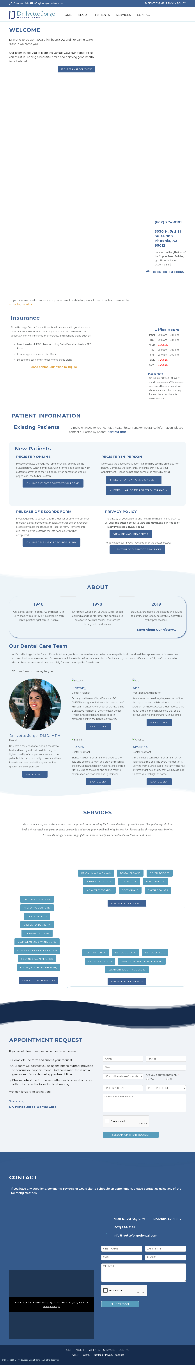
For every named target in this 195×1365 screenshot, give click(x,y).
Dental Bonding (125, 952)
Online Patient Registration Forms (53, 483)
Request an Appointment (76, 69)
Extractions (129, 881)
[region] (142, 52)
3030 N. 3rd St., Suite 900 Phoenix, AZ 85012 (147, 1219)
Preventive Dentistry (37, 908)
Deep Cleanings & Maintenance (37, 942)
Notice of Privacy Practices (109, 1354)
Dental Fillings (37, 916)
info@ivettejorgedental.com (49, 3)
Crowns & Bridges (100, 961)
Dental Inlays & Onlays (96, 873)
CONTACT (144, 15)
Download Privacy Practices (139, 549)
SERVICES (123, 15)
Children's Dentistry (37, 899)
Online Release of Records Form (51, 542)
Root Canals (130, 890)
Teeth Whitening (96, 952)
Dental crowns (130, 873)
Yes (152, 1079)
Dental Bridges (159, 873)
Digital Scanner (158, 890)
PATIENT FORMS (154, 3)
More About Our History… (156, 630)
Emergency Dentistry (37, 925)
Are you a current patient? (162, 1075)
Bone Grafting (155, 881)
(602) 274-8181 (21, 3)
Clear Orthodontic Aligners (126, 969)
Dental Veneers (155, 952)
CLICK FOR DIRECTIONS (168, 272)
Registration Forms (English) (135, 479)
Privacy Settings (51, 1306)
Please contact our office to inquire (53, 366)
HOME (67, 15)
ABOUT (83, 15)
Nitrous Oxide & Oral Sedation (37, 950)
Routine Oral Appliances (37, 959)
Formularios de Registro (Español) (140, 490)
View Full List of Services (38, 980)
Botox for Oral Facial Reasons (141, 961)
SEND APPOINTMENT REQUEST (131, 1134)
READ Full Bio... (34, 774)
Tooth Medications (37, 933)
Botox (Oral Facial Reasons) (38, 967)
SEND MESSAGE (120, 1304)
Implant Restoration (99, 890)
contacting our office (20, 304)
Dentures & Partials (99, 881)
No (171, 1079)
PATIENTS (102, 15)
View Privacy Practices (130, 534)
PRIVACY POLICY (176, 3)
